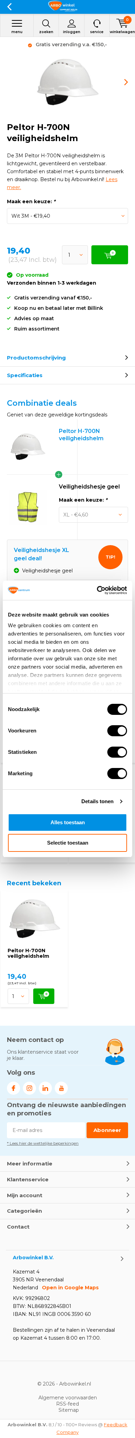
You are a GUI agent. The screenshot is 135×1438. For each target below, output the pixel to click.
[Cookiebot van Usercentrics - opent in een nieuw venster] (97, 590)
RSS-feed (67, 1404)
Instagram (29, 1088)
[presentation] (121, 82)
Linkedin (45, 1088)
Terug (9, 7)
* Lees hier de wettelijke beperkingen (43, 1143)
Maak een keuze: (31, 201)
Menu (16, 32)
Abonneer (107, 1130)
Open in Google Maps (70, 1287)
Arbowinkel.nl (75, 1384)
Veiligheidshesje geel (89, 486)
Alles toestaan (68, 822)
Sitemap (68, 1410)
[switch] (117, 730)
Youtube (61, 1088)
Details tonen (97, 801)
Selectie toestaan (67, 843)
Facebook (13, 1088)
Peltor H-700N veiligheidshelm (28, 953)
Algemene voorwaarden (67, 1398)
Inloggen (71, 32)
